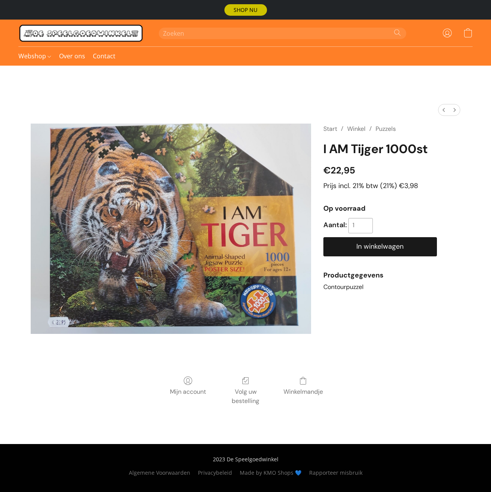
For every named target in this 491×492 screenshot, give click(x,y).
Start (330, 129)
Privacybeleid (215, 472)
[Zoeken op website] (397, 32)
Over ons (72, 56)
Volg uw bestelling (245, 396)
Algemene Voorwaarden (159, 472)
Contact (104, 56)
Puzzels (386, 129)
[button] (245, 10)
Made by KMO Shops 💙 (271, 472)
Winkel (356, 129)
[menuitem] (443, 110)
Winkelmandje (303, 392)
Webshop (33, 56)
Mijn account (188, 392)
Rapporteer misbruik (335, 472)
